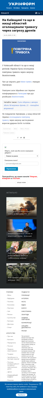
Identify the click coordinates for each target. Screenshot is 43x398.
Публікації (25, 295)
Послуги (9, 8)
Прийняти (21, 395)
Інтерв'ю (25, 298)
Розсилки (10, 380)
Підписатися (11, 169)
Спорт (9, 327)
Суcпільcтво (11, 318)
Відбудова (10, 298)
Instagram (6, 178)
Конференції (26, 323)
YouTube (16, 178)
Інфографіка (26, 311)
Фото (24, 302)
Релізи (24, 331)
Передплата (11, 343)
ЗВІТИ (9, 372)
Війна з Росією (24, 129)
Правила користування (12, 350)
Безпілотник (7, 129)
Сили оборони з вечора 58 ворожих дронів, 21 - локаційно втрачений (21, 105)
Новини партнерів (26, 318)
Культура (10, 321)
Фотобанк (16, 8)
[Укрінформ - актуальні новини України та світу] (21, 4)
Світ (8, 311)
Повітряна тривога (8, 133)
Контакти (10, 339)
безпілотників (18, 97)
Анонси (32, 8)
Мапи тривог (26, 82)
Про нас (10, 336)
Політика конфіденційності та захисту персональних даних (13, 365)
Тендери (10, 354)
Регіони (9, 314)
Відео (24, 305)
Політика (10, 301)
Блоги (24, 308)
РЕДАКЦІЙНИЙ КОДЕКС (12, 376)
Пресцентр (24, 8)
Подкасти (25, 292)
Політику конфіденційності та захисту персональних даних (22, 389)
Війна (15, 129)
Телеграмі (22, 94)
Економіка (10, 305)
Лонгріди (25, 314)
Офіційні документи (26, 326)
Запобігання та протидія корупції (13, 358)
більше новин (21, 182)
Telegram (33, 176)
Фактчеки (10, 308)
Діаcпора (10, 324)
